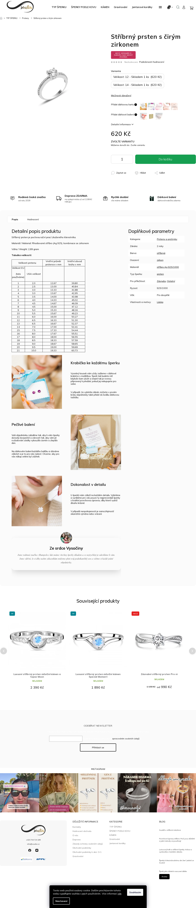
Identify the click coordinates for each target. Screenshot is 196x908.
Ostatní (171, 281)
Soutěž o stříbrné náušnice (170, 830)
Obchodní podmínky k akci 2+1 (87, 852)
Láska (160, 302)
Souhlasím (135, 892)
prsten (160, 274)
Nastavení (61, 901)
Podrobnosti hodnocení (151, 61)
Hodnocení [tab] (33, 219)
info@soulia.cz (33, 844)
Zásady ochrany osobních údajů (88, 843)
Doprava (77, 839)
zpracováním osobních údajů (125, 738)
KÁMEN (112, 835)
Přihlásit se (98, 747)
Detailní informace (121, 124)
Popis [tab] (15, 219)
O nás (75, 835)
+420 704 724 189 (33, 840)
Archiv (164, 876)
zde (119, 893)
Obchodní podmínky (82, 848)
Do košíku (128, 160)
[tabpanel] (37, 651)
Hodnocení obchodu (82, 831)
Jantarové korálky (117, 843)
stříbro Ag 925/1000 (168, 267)
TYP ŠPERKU (115, 827)
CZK (170, 7)
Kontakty (77, 827)
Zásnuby (161, 281)
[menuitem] (59, 7)
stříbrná (161, 253)
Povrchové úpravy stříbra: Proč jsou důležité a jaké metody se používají (177, 840)
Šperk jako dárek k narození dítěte (173, 871)
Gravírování (78, 856)
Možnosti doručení (121, 95)
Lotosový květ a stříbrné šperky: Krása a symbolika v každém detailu (175, 850)
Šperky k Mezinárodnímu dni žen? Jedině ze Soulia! (176, 861)
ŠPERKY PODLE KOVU (119, 831)
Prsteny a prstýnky (167, 239)
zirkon (160, 260)
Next (192, 651)
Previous (3, 651)
